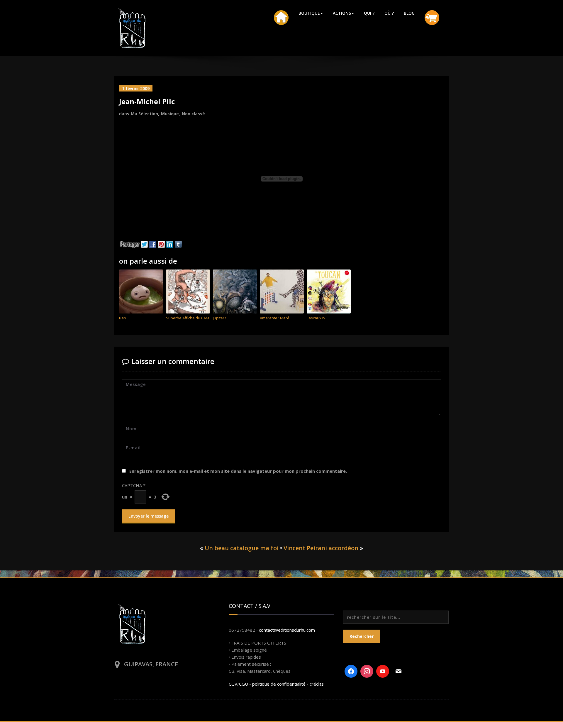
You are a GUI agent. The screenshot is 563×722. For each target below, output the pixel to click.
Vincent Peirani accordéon (321, 548)
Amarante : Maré (274, 318)
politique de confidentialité (279, 684)
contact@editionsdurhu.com (287, 630)
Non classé (193, 113)
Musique (170, 113)
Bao (122, 318)
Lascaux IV (316, 318)
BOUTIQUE (309, 13)
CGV (233, 684)
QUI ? (369, 13)
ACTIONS (342, 13)
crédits (317, 684)
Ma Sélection (144, 113)
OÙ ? (389, 13)
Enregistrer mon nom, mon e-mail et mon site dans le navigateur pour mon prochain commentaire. (238, 471)
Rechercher (362, 636)
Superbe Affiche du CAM (187, 318)
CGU (243, 684)
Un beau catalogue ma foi (242, 548)
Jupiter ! (219, 318)
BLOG (409, 13)
